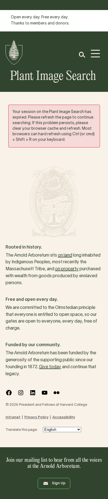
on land (65, 255)
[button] (82, 55)
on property (67, 269)
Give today (50, 367)
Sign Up (59, 483)
